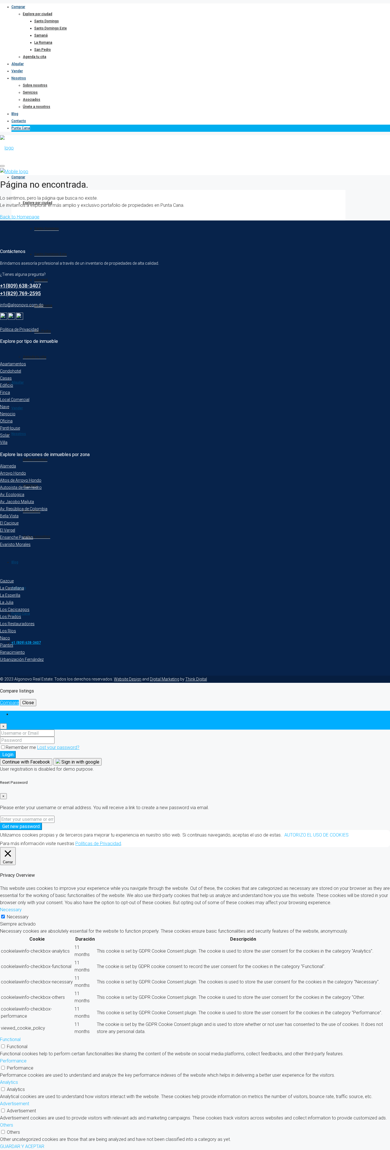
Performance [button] (13, 1061)
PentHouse (10, 428)
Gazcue (7, 581)
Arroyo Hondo (13, 473)
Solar (5, 435)
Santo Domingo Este (50, 28)
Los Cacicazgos (14, 609)
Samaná (41, 35)
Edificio (6, 385)
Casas (6, 378)
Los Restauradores (17, 623)
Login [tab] (16, 714)
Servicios (30, 92)
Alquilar (17, 64)
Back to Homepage (19, 217)
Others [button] (6, 1125)
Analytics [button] (9, 1082)
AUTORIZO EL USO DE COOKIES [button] (316, 835)
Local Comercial (14, 399)
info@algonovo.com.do (21, 305)
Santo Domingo (46, 21)
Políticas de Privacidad (98, 843)
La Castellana (12, 588)
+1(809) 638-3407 (20, 286)
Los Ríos (8, 631)
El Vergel (7, 530)
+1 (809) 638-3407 (26, 643)
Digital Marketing (164, 679)
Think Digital (196, 679)
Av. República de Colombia (23, 509)
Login (7, 754)
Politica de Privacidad (19, 329)
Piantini (6, 645)
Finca (5, 392)
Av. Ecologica (12, 494)
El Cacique (9, 523)
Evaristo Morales (15, 544)
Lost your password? (58, 747)
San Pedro (42, 50)
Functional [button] (10, 1039)
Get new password (21, 826)
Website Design (127, 679)
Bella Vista (9, 516)
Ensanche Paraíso (16, 537)
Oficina (6, 421)
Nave (4, 406)
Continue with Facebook (26, 762)
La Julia (6, 602)
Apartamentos (13, 364)
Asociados (31, 100)
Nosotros (18, 78)
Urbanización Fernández (22, 659)
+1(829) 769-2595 (20, 293)
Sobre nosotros (35, 85)
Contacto (18, 121)
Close (28, 702)
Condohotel (10, 371)
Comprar (18, 7)
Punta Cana (20, 128)
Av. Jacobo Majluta (17, 501)
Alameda (8, 466)
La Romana (43, 42)
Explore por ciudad (37, 14)
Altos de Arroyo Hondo (20, 480)
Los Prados (10, 616)
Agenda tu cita (34, 57)
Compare (9, 702)
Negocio (7, 414)
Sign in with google (79, 762)
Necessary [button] (11, 909)
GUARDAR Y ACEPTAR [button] (22, 1146)
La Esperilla (10, 595)
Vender (17, 71)
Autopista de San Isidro (21, 487)
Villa (3, 442)
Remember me (21, 747)
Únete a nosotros (36, 107)
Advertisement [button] (14, 1103)
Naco (5, 638)
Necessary (18, 917)
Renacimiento (12, 652)
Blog (14, 114)
